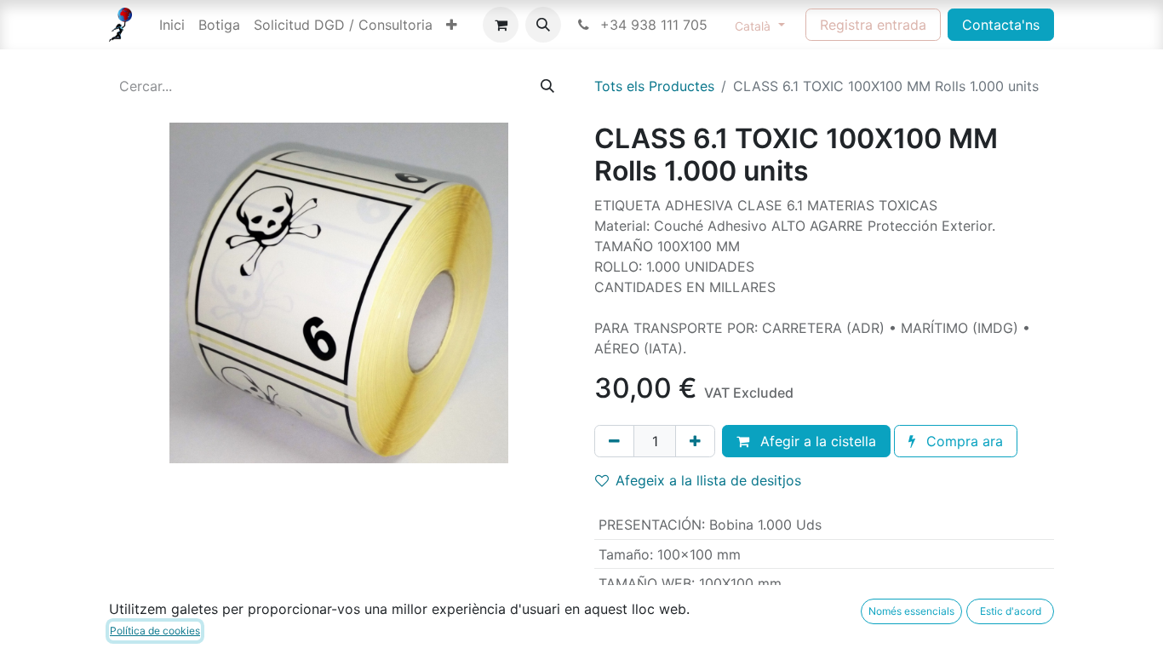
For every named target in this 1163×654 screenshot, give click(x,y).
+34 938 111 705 (652, 24)
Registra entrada (873, 24)
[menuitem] (172, 25)
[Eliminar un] (614, 441)
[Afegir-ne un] (695, 441)
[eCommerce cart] (500, 25)
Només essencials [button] (911, 611)
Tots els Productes (654, 86)
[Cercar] (547, 86)
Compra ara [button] (962, 441)
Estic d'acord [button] (1010, 611)
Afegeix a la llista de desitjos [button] (708, 480)
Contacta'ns (1001, 24)
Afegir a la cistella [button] (816, 441)
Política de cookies (155, 630)
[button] (543, 25)
